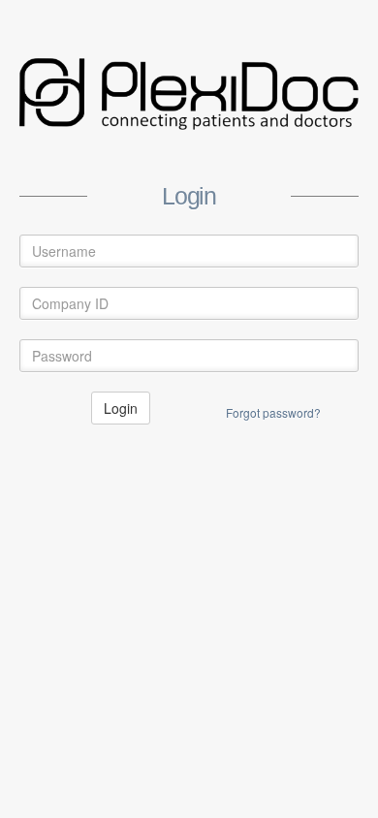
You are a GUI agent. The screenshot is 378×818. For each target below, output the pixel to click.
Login (121, 408)
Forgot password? (273, 412)
